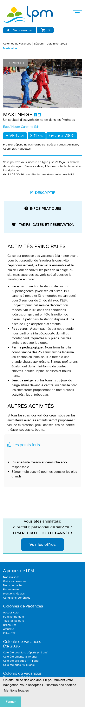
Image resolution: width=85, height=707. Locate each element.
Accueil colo (11, 612)
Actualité (8, 629)
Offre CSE (9, 633)
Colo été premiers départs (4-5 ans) (25, 652)
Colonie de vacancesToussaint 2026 (22, 675)
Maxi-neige (10, 48)
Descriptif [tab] (45, 193)
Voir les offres (43, 545)
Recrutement (11, 589)
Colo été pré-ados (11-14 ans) (21, 660)
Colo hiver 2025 (57, 43)
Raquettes (24, 148)
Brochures (10, 625)
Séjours (39, 43)
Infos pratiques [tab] (45, 209)
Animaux (72, 144)
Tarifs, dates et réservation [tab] (46, 225)
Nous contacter (13, 585)
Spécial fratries (56, 144)
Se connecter (22, 30)
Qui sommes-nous (14, 581)
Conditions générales (16, 597)
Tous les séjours (13, 621)
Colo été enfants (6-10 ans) (20, 656)
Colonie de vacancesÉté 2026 (22, 644)
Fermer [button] (10, 701)
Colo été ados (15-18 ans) (18, 665)
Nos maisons (11, 577)
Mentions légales (14, 593)
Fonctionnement (13, 616)
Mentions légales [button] (16, 690)
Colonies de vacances (17, 43)
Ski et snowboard (35, 144)
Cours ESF (9, 148)
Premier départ (12, 144)
